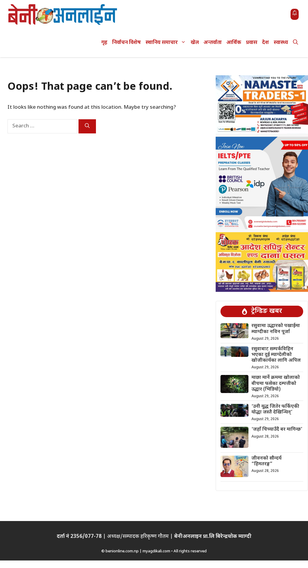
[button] (295, 43)
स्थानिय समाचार (162, 42)
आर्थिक (233, 42)
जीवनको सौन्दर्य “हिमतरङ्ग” (266, 461)
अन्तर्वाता (213, 42)
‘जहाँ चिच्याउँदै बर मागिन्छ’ (276, 429)
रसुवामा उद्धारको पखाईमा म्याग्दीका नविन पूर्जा (275, 329)
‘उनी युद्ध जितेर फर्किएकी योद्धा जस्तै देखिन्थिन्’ (275, 410)
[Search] (87, 126)
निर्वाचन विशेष (126, 42)
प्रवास (251, 42)
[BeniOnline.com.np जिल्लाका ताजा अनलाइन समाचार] (63, 14)
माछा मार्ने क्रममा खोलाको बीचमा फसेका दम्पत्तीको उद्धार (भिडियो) (275, 383)
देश (265, 42)
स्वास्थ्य (281, 42)
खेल (195, 42)
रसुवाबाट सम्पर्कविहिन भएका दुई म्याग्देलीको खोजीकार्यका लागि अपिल (276, 355)
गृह (104, 42)
